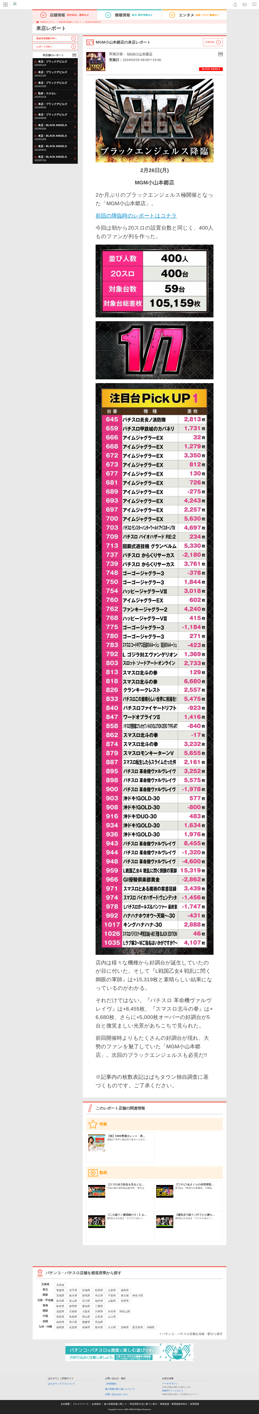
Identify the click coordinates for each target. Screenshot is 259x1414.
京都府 (73, 1311)
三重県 (99, 1306)
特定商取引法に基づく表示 (143, 1404)
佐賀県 (73, 1327)
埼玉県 (99, 1295)
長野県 (125, 1300)
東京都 (125, 1295)
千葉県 (112, 1295)
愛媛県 (86, 1322)
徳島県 (60, 1322)
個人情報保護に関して (115, 1404)
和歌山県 (124, 1311)
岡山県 (86, 1316)
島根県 (73, 1316)
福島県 (125, 1290)
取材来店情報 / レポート (70, 22)
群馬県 (86, 1295)
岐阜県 (60, 1306)
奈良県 (112, 1311)
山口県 (112, 1316)
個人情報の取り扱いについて (120, 1389)
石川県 (86, 1300)
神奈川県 (137, 1295)
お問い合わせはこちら (116, 1394)
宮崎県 (125, 1327)
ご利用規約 (110, 1383)
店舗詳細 (209, 42)
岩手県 (73, 1290)
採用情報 (194, 1404)
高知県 (99, 1322)
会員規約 (96, 1404)
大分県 (112, 1327)
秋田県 (99, 1290)
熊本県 (99, 1327)
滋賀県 (60, 1311)
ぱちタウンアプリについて (61, 1383)
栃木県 (73, 1295)
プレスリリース (81, 1404)
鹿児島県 (137, 1327)
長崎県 (86, 1327)
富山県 (73, 1300)
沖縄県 (151, 1327)
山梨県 (112, 1300)
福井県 (99, 1300)
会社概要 (65, 1404)
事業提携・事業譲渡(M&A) (173, 1404)
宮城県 (86, 1290)
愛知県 (86, 1306)
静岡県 (73, 1306)
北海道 (60, 1284)
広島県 (99, 1316)
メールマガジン (170, 1383)
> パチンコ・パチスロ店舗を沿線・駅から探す (191, 1333)
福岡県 (60, 1327)
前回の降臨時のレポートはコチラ (136, 216)
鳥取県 (60, 1316)
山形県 (112, 1290)
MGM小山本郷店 (139, 54)
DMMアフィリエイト (173, 1390)
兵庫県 (99, 1311)
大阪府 (86, 1311)
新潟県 (60, 1300)
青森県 (60, 1290)
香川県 (73, 1322)
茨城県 (60, 1295)
